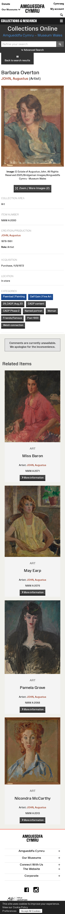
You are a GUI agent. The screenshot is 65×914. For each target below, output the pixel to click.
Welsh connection (13, 325)
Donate (6, 3)
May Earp (32, 570)
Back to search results (17, 60)
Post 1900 (32, 317)
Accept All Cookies (30, 911)
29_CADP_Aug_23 (13, 303)
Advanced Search (33, 49)
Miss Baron (32, 456)
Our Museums (10, 9)
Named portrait (33, 310)
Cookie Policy (20, 907)
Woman (52, 310)
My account (57, 8)
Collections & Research (19, 21)
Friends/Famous (12, 317)
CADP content (36, 303)
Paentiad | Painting (14, 296)
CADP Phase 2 (11, 310)
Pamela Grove (32, 687)
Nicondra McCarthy (32, 798)
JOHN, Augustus (14, 78)
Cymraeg (59, 3)
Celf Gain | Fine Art (40, 296)
